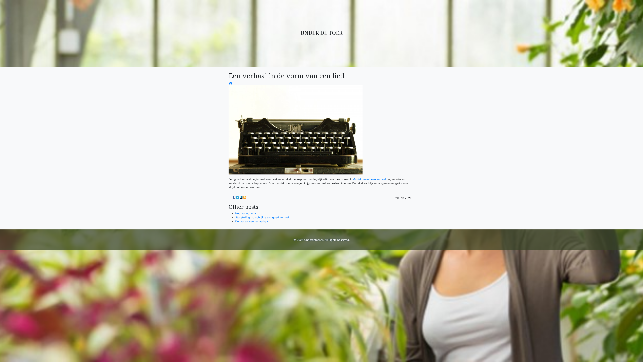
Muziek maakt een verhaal (369, 179)
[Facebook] (234, 197)
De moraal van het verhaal (252, 221)
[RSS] (244, 197)
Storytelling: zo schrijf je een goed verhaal (262, 217)
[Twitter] (237, 197)
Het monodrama (245, 213)
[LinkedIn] (241, 197)
